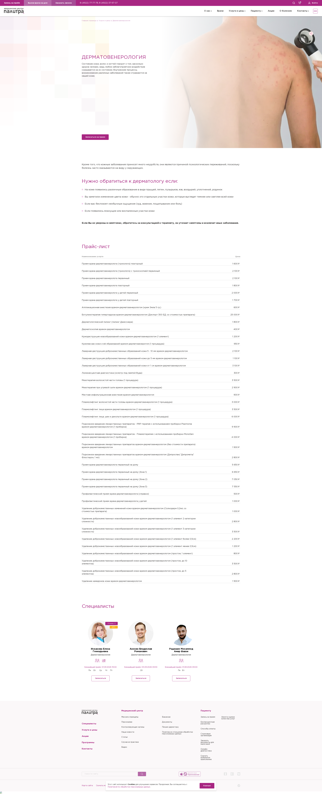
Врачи (220, 11)
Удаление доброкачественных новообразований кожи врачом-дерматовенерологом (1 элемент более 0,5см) (139, 539)
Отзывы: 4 (111, 623)
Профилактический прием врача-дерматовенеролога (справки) (115, 494)
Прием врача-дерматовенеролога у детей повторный (110, 300)
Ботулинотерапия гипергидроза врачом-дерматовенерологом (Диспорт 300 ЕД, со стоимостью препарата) (138, 315)
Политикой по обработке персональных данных (129, 787)
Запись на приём (12, 3)
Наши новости (127, 732)
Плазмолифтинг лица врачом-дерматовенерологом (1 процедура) (116, 409)
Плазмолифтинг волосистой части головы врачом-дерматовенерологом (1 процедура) (127, 402)
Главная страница (89, 20)
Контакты (302, 11)
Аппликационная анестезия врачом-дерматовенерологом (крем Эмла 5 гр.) (121, 307)
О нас (207, 11)
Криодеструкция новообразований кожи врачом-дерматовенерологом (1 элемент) (125, 337)
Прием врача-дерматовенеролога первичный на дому (110, 465)
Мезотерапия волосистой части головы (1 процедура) (110, 380)
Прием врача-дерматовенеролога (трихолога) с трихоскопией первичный (121, 271)
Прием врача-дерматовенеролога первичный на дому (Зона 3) (114, 487)
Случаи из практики (130, 742)
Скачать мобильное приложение (206, 757)
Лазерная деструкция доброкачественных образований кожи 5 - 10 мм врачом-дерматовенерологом (135, 351)
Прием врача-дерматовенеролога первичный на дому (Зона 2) (114, 479)
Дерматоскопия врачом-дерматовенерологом (106, 329)
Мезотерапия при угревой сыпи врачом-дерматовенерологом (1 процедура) (122, 388)
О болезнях (286, 11)
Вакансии (166, 717)
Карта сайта (87, 785)
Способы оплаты (208, 729)
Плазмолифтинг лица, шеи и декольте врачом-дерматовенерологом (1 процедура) (125, 417)
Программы (88, 743)
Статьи (124, 737)
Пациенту (256, 11)
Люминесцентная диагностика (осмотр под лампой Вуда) (112, 373)
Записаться (100, 678)
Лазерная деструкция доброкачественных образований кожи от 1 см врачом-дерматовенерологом (134, 366)
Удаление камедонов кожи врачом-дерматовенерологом (112, 581)
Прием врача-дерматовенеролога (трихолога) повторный (112, 264)
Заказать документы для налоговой (207, 742)
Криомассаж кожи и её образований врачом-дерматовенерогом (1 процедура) (123, 344)
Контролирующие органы (132, 727)
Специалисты (89, 724)
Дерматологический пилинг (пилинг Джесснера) (107, 322)
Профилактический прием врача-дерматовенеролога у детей (114, 501)
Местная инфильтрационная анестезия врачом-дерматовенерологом (118, 395)
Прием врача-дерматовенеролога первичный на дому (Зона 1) (114, 472)
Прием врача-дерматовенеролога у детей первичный (110, 293)
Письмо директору (170, 727)
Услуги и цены (236, 11)
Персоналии (126, 722)
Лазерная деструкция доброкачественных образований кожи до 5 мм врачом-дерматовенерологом (134, 358)
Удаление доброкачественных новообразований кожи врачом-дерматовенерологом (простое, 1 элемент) (137, 554)
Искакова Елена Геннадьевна (100, 650)
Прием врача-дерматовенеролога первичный (105, 278)
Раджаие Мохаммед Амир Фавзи (181, 650)
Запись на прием (208, 717)
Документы (167, 722)
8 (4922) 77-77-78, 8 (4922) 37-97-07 (99, 3)
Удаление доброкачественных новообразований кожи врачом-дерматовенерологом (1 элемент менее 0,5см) (139, 546)
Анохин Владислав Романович (141, 650)
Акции (271, 11)
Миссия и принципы (129, 717)
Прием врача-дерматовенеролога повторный (105, 286)
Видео (124, 747)
